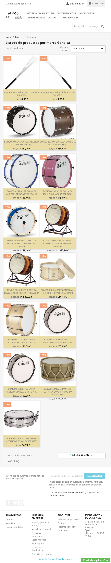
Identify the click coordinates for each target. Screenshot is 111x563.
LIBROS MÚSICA (36, 17)
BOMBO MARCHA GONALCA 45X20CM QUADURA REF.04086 (58, 341)
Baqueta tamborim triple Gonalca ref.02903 (57, 94)
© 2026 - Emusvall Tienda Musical (55, 559)
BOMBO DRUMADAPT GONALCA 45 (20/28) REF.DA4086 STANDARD (58, 291)
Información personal (68, 519)
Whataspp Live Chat (97, 560)
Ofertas (9, 519)
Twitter (15, 503)
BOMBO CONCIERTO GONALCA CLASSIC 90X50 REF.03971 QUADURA (21, 291)
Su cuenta (64, 515)
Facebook (9, 503)
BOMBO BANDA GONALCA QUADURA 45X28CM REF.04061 (58, 143)
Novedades (11, 523)
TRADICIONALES (69, 17)
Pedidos (61, 523)
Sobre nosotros (39, 539)
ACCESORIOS (86, 13)
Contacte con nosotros (42, 554)
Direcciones (63, 530)
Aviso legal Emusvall (41, 529)
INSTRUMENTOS (66, 13)
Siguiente (85, 455)
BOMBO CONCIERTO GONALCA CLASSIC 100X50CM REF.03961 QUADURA (58, 243)
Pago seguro (38, 543)
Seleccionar (88, 48)
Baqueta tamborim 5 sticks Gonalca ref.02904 (21, 94)
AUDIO (52, 17)
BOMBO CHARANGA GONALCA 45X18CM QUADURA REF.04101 (58, 192)
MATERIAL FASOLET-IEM (40, 13)
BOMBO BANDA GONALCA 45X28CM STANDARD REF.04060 (21, 143)
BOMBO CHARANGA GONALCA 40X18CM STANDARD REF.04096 (21, 192)
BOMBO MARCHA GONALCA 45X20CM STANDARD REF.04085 (21, 390)
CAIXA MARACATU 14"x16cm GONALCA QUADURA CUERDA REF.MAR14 (58, 391)
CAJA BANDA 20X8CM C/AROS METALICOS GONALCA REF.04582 (21, 440)
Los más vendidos (14, 527)
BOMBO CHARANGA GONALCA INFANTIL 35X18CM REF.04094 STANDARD (21, 243)
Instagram (21, 503)
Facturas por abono (67, 526)
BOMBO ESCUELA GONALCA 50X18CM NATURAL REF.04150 (21, 341)
